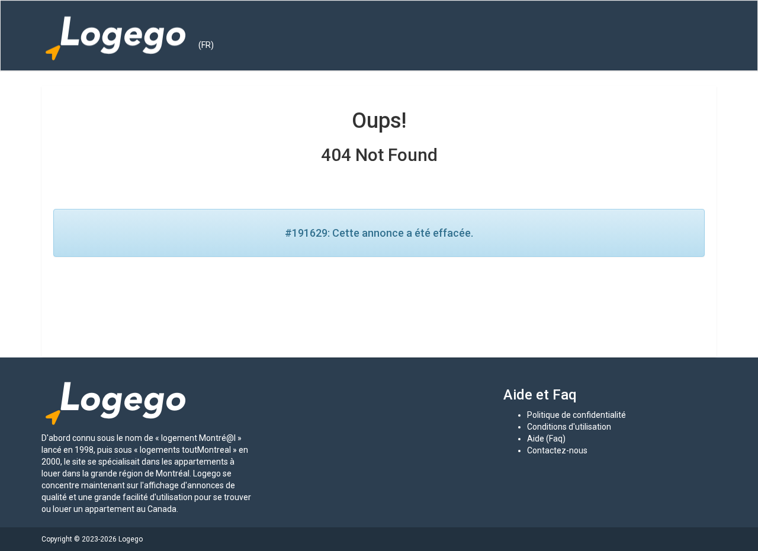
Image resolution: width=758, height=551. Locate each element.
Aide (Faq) (546, 438)
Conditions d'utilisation (569, 426)
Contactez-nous (557, 450)
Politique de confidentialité (576, 415)
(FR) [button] (206, 45)
